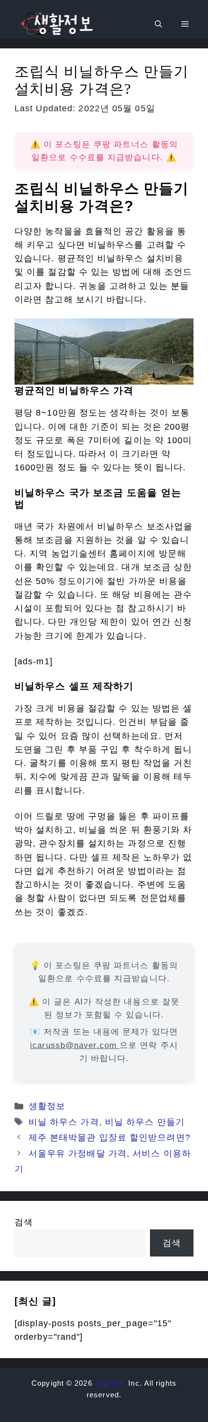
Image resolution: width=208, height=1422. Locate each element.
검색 (24, 1222)
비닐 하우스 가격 (64, 1122)
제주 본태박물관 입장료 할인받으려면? (110, 1137)
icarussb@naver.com (74, 1045)
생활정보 (47, 1106)
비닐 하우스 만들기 (145, 1122)
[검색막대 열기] (158, 24)
